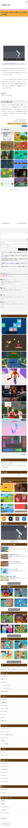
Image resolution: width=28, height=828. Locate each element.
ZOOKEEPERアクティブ (14, 554)
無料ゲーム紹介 (23, 123)
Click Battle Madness (6, 223)
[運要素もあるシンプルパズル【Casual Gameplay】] (20, 164)
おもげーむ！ (6, 5)
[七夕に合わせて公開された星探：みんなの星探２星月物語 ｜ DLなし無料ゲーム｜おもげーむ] (14, 535)
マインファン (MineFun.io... (15, 561)
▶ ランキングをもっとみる (14, 583)
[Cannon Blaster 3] (20, 154)
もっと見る (23, 454)
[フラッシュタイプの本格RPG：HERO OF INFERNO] (20, 182)
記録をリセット (14, 541)
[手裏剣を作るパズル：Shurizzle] (7, 136)
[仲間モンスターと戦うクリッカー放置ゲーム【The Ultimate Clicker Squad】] (20, 145)
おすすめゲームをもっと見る (14, 635)
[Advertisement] (14, 31)
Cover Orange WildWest (21, 223)
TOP (6, 669)
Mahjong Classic (12, 576)
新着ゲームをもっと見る (14, 609)
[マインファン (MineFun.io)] (5, 563)
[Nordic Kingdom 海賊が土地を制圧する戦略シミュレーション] (7, 145)
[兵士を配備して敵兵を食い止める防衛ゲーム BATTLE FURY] (20, 136)
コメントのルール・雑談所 (12, 263)
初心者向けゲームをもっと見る (14, 661)
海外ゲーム (16, 123)
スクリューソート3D (13, 569)
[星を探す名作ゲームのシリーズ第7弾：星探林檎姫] (7, 164)
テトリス (11, 547)
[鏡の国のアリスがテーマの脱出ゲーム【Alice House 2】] (7, 154)
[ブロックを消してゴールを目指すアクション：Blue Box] (7, 182)
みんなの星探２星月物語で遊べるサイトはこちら (13, 63)
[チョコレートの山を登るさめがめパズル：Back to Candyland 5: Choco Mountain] (7, 173)
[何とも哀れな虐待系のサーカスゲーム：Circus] (20, 173)
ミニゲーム (10, 123)
